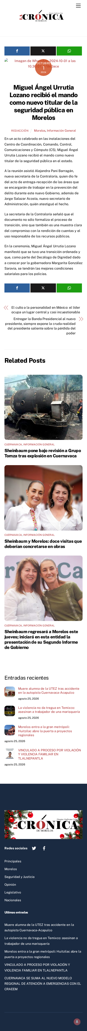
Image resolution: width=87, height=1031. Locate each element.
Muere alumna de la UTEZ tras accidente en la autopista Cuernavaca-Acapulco (48, 691)
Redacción (20, 130)
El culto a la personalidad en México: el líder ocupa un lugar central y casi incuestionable (45, 310)
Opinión (10, 884)
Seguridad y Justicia (19, 877)
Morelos (39, 130)
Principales (12, 861)
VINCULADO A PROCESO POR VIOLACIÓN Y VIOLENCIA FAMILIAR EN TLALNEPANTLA (49, 754)
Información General (61, 130)
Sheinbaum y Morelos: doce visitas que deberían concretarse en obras (43, 544)
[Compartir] (17, 51)
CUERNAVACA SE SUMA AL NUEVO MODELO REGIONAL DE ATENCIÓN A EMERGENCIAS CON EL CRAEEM (42, 983)
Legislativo (12, 892)
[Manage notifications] (77, 1021)
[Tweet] (43, 51)
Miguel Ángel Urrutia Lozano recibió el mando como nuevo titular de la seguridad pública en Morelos (43, 102)
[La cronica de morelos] (42, 29)
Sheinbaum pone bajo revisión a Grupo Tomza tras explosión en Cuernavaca (42, 453)
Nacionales (12, 900)
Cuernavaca (13, 444)
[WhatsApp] (69, 51)
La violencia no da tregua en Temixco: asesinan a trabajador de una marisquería (49, 710)
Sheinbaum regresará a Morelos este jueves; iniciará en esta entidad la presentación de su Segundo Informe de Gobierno (41, 639)
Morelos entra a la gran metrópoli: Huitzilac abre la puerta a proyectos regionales (45, 731)
